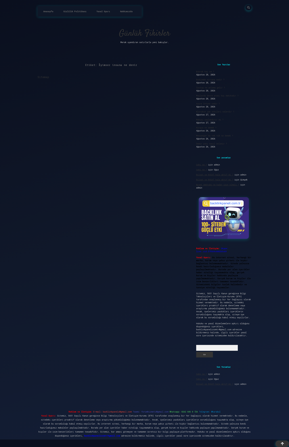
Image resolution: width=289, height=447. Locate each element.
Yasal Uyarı (103, 11)
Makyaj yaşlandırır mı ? (209, 119)
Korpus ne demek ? (206, 127)
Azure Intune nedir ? (208, 103)
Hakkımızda (126, 11)
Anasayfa (48, 11)
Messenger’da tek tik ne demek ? (214, 135)
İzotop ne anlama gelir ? (210, 87)
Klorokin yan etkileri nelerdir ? (215, 111)
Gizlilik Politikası (74, 11)
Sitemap (43, 77)
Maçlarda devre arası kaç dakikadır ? (217, 95)
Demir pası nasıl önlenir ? (211, 143)
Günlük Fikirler (144, 34)
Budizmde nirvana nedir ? (210, 79)
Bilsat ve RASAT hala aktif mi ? (214, 174)
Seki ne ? (201, 164)
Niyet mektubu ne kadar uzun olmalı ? (217, 184)
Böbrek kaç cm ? (205, 71)
